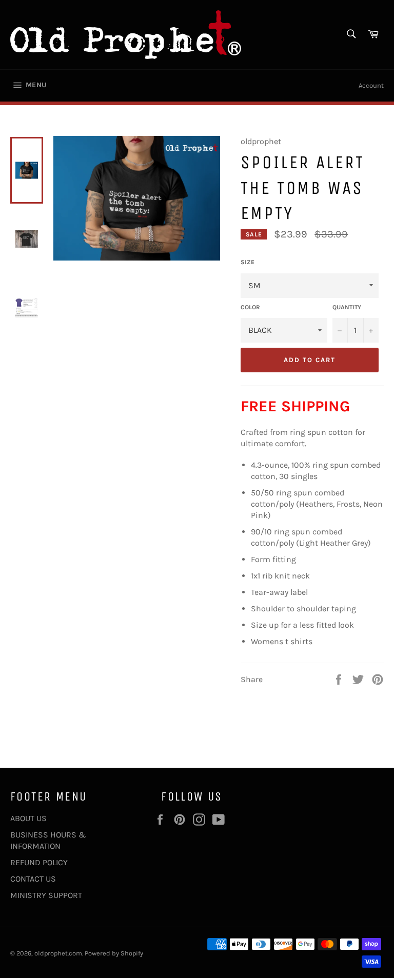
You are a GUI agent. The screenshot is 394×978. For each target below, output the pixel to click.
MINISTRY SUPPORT (46, 895)
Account (371, 85)
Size (247, 262)
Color (250, 307)
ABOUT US (28, 818)
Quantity (346, 307)
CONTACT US (33, 879)
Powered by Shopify (114, 953)
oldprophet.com (58, 953)
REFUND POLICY (39, 862)
